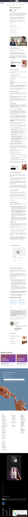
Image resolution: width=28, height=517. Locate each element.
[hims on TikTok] (9, 496)
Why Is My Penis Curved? (13, 26)
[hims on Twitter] (4, 496)
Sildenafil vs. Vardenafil (13, 302)
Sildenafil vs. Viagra (13, 303)
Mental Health (17, 4)
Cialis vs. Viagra (12, 299)
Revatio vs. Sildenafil (13, 300)
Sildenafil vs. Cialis (22, 302)
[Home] (2, 2)
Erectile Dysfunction (5, 363)
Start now (13, 168)
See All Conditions (4, 449)
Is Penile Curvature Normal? (13, 25)
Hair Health (13, 4)
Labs (10, 4)
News (23, 4)
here (20, 319)
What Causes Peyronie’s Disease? (14, 29)
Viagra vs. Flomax (21, 303)
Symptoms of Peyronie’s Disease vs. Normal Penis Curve (15, 28)
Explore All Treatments (13, 426)
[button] (18, 307)
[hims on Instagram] (7, 496)
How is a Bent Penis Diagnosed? (13, 30)
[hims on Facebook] (2, 496)
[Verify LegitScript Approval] (3, 503)
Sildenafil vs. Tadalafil (22, 300)
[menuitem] (5, 4)
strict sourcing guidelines (18, 311)
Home (10, 6)
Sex (5, 4)
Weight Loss (21, 4)
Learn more (18, 168)
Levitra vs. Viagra (21, 299)
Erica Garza (15, 10)
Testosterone (8, 4)
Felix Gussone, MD (16, 9)
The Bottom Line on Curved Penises (14, 33)
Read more (15, 330)
